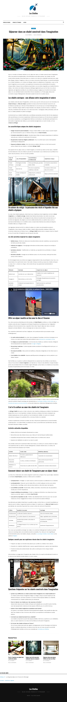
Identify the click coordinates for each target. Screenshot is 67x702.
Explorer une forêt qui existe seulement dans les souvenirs (32, 658)
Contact (2, 680)
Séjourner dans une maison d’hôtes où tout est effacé (49, 658)
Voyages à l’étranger (17, 22)
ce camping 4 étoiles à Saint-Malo (44, 533)
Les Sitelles (33, 13)
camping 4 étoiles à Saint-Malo (45, 401)
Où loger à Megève (36, 343)
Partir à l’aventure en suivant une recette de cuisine (16, 658)
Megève (15, 535)
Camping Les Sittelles (43, 629)
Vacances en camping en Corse (47, 339)
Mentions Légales (9, 680)
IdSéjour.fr (2, 677)
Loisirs (24, 22)
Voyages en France (6, 22)
